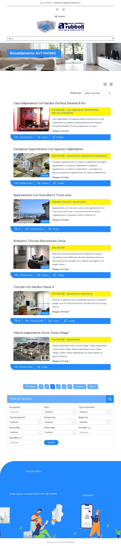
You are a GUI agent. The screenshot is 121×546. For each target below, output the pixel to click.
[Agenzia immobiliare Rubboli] (60, 27)
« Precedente (30, 386)
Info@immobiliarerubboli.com (67, 3)
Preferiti (61, 16)
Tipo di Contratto (87, 407)
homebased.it (88, 495)
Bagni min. (83, 417)
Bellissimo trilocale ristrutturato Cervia (39, 241)
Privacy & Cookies (33, 471)
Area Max (15, 438)
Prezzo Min (14, 427)
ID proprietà (14, 407)
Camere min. (50, 417)
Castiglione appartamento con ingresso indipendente (48, 149)
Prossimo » (80, 386)
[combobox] (60, 411)
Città (46, 407)
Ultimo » (92, 386)
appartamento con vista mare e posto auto (42, 195)
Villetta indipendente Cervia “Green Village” (41, 333)
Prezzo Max (49, 427)
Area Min (85, 427)
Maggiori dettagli (60, 131)
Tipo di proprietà (17, 417)
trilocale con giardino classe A (33, 287)
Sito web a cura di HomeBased (60, 542)
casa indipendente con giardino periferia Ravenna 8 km (49, 103)
